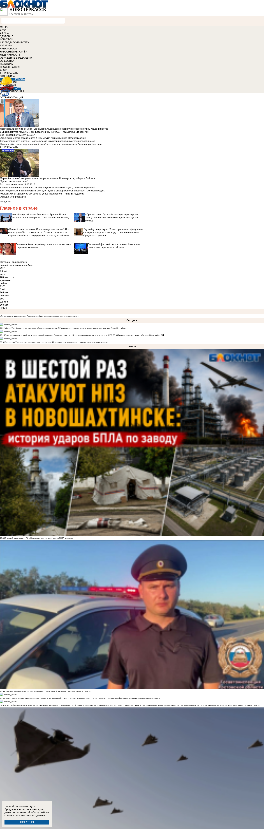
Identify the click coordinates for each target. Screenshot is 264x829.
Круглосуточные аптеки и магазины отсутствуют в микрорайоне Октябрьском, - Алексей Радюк (52, 190)
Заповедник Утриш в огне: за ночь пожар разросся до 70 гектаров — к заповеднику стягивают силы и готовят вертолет (57, 342)
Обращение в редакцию (13, 196)
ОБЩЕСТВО (7, 60)
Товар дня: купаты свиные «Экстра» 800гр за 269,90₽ (141, 335)
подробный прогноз (10, 265)
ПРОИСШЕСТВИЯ (10, 67)
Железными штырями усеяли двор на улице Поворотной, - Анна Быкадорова (42, 193)
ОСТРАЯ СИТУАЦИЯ (11, 97)
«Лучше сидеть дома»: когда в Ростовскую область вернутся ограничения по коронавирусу (39, 316)
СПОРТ (4, 70)
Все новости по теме (11, 135)
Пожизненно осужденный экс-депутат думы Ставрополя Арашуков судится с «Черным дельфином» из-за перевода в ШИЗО (58, 335)
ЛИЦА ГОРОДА (8, 48)
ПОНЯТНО (27, 822)
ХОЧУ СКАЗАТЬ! (9, 73)
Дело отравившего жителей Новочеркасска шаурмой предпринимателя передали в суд (47, 141)
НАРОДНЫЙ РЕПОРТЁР (13, 51)
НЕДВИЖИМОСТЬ (10, 54)
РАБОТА (20, 79)
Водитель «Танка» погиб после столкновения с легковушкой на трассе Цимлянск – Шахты (44, 691)
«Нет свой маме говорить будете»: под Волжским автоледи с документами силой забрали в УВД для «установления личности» (61, 705)
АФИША (4, 33)
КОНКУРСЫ (6, 39)
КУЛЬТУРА (6, 45)
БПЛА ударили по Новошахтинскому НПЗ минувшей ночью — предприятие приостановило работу (117, 698)
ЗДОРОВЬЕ (6, 36)
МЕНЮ (4, 27)
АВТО (3, 30)
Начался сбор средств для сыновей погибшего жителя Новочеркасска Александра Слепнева (51, 144)
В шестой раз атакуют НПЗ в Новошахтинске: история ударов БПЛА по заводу (39, 538)
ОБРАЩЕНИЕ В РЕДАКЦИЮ (16, 57)
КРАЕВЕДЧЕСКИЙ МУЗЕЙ (14, 42)
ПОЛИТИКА (6, 64)
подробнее (27, 265)
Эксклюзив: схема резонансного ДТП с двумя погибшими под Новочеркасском (43, 138)
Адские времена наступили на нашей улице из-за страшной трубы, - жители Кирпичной (47, 187)
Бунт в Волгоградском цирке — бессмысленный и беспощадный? (33, 698)
